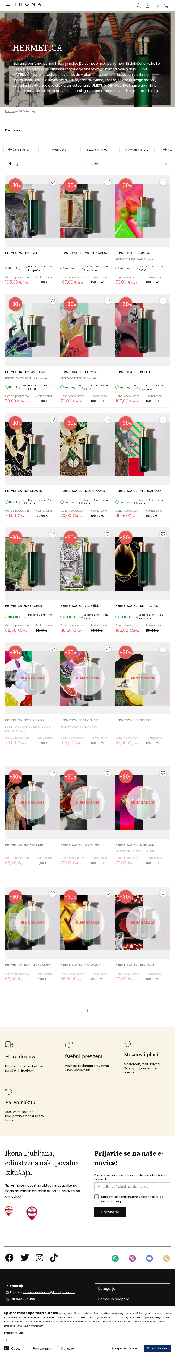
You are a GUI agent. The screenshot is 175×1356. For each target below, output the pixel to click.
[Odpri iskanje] (138, 5)
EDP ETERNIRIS (79, 372)
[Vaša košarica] (166, 5)
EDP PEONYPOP (25, 720)
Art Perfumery (27, 111)
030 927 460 (25, 1299)
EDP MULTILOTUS (136, 606)
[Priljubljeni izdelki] (156, 5)
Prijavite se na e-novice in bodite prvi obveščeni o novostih (131, 1177)
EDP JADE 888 (79, 606)
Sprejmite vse (157, 1348)
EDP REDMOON (135, 964)
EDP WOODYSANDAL (84, 253)
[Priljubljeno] (52, 181)
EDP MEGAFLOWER (82, 491)
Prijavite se (110, 1212)
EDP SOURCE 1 (134, 720)
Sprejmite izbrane (125, 1348)
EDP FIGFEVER (79, 720)
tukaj (117, 1201)
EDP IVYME (21, 253)
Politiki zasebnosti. (33, 1326)
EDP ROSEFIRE (134, 372)
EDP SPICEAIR (23, 606)
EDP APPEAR (133, 253)
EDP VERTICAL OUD (138, 491)
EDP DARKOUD (134, 845)
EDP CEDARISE (24, 491)
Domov (10, 111)
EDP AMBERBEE (79, 845)
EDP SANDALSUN (81, 964)
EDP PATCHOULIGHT (28, 964)
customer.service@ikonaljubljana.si (49, 1292)
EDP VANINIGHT (25, 845)
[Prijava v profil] (147, 5)
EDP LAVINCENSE (26, 372)
